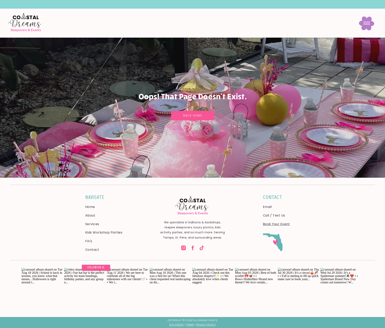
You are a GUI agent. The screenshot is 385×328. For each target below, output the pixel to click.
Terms (190, 324)
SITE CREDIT (176, 324)
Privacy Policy (206, 324)
